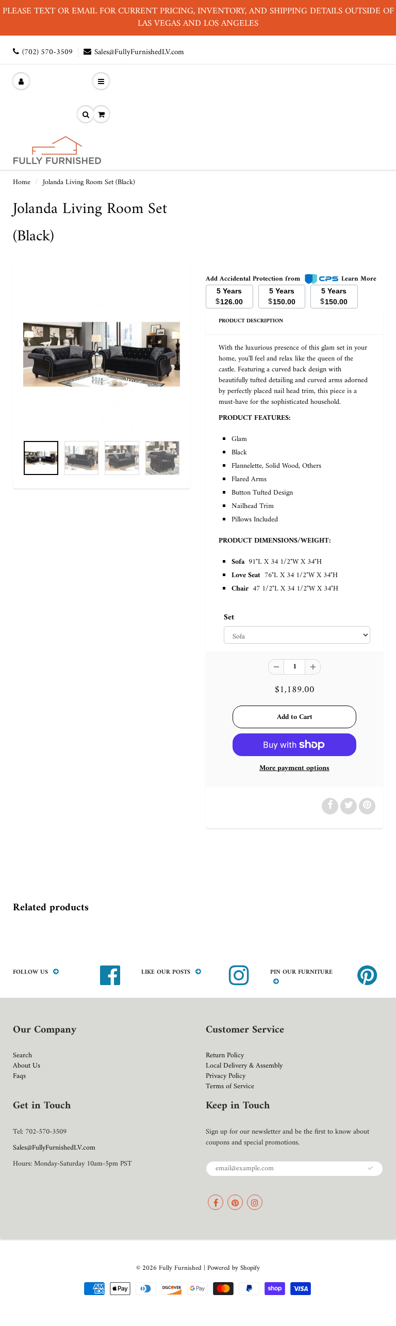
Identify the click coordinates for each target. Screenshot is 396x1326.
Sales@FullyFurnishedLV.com (139, 52)
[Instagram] (254, 1202)
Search (22, 1055)
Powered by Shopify (233, 1268)
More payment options (294, 768)
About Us (26, 1065)
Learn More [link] (358, 279)
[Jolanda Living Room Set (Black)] (101, 354)
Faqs (19, 1076)
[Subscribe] (370, 1168)
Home (21, 182)
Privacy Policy (225, 1076)
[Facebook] (215, 1202)
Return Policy (225, 1055)
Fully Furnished (181, 1268)
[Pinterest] (235, 1202)
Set (229, 618)
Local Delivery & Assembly (244, 1065)
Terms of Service (230, 1086)
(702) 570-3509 (47, 52)
